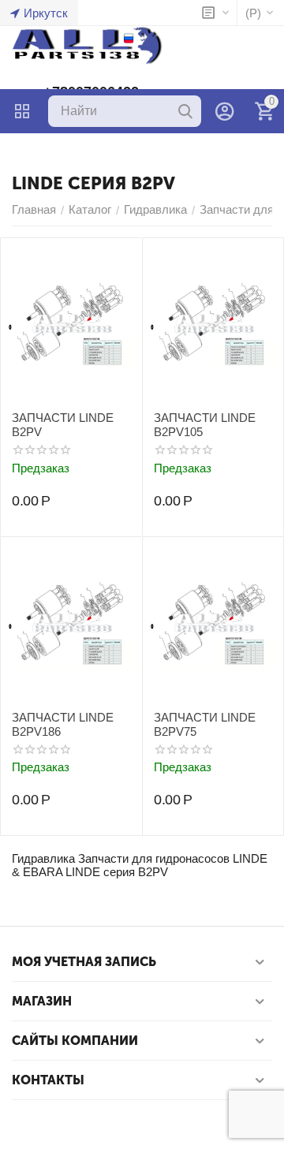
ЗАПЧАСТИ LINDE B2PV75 (205, 724)
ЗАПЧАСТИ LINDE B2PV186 (63, 724)
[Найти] (185, 111)
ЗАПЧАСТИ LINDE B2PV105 (205, 424)
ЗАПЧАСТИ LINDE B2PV (63, 424)
